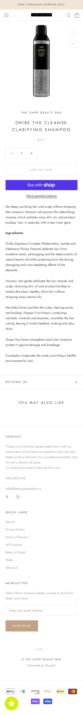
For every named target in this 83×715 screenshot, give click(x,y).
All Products (14, 544)
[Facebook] (7, 496)
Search (10, 522)
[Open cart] (77, 15)
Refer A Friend (15, 552)
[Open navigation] (6, 15)
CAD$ (40, 649)
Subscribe (21, 626)
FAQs (9, 560)
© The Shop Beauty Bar (41, 659)
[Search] (69, 15)
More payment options (41, 195)
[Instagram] (17, 496)
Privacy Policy (15, 529)
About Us (12, 567)
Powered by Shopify (41, 665)
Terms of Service (17, 537)
